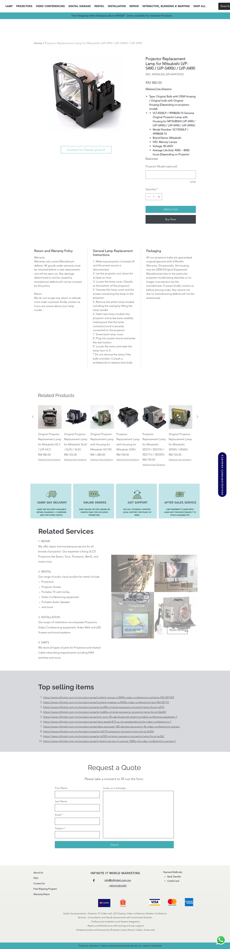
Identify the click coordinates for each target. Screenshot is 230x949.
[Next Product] (197, 417)
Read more (152, 158)
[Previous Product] (33, 417)
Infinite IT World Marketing (116, 873)
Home (38, 43)
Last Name (61, 801)
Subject (59, 828)
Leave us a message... (115, 788)
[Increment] (159, 196)
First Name (61, 788)
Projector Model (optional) (161, 166)
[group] (115, 441)
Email (58, 815)
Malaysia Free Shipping (159, 88)
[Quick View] (50, 417)
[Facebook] (94, 880)
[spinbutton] (154, 196)
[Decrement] (148, 196)
